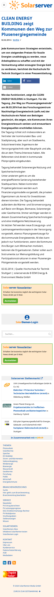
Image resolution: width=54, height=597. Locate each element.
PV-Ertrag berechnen (11, 505)
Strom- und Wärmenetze (13, 458)
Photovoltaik (8, 448)
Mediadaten (8, 555)
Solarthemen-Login (10, 534)
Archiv (16, 40)
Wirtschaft (7, 479)
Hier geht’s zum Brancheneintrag (16, 492)
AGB (4, 553)
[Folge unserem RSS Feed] (14, 563)
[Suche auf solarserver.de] (49, 334)
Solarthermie (8, 451)
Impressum (7, 542)
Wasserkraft (8, 469)
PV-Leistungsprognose (12, 508)
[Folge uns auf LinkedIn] (4, 563)
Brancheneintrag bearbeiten (14, 495)
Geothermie (8, 471)
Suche (5, 490)
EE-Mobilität (8, 456)
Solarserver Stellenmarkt (25, 378)
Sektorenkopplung (10, 461)
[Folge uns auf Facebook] (9, 563)
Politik (5, 476)
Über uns (6, 545)
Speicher (6, 453)
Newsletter (7, 503)
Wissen (6, 521)
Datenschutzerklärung (12, 550)
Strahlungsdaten (9, 516)
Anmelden (10, 300)
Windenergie (8, 464)
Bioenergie (7, 466)
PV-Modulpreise (9, 513)
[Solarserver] (30, 5)
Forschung (7, 474)
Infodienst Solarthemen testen (15, 531)
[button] (11, 80)
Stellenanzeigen (9, 518)
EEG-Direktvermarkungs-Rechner (16, 511)
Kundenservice (9, 547)
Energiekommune (10, 482)
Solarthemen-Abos (10, 529)
